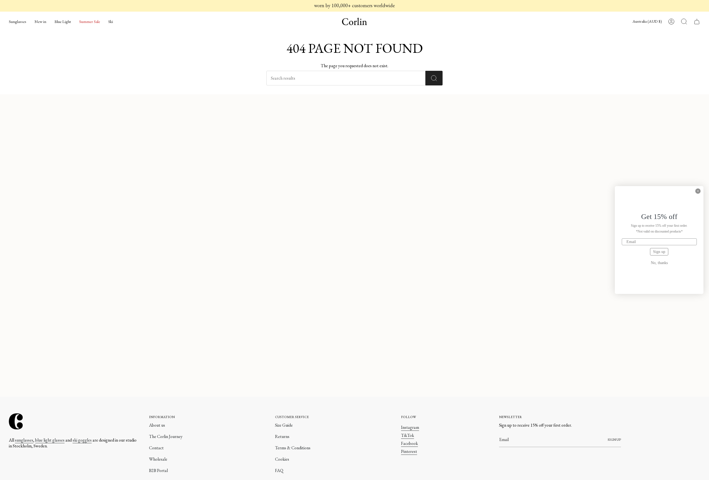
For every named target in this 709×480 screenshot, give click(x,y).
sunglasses (24, 440)
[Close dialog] (698, 191)
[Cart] (696, 21)
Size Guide (284, 425)
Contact (156, 448)
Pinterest (409, 451)
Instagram (410, 427)
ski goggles (82, 440)
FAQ (279, 470)
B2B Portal (158, 470)
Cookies (282, 459)
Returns (282, 436)
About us (157, 425)
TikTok (407, 435)
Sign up (659, 252)
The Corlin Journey (166, 436)
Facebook (409, 443)
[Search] (434, 78)
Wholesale (158, 459)
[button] (17, 21)
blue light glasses (50, 440)
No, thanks (659, 263)
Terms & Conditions (292, 448)
